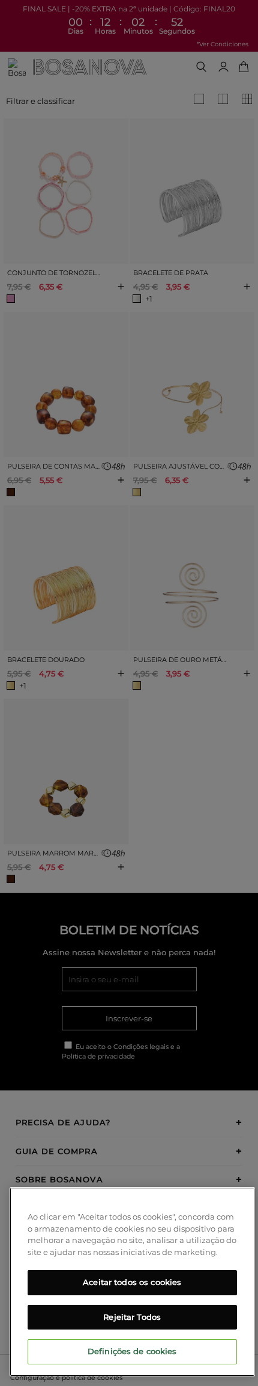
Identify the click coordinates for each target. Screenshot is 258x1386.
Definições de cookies (132, 1351)
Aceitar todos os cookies (132, 1282)
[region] (132, 1281)
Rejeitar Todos (132, 1317)
